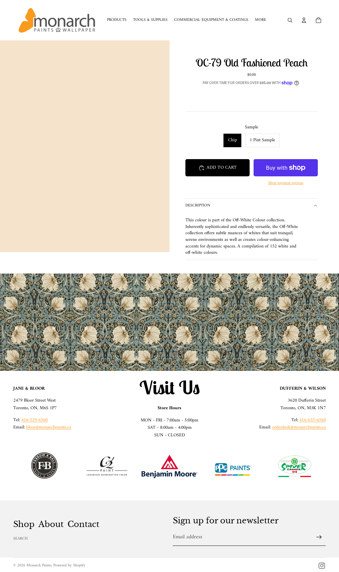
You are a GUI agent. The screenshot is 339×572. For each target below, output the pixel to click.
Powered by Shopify (69, 565)
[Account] (304, 20)
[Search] (290, 20)
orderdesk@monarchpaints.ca (299, 427)
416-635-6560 (312, 420)
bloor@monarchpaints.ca (48, 427)
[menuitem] (260, 20)
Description (197, 205)
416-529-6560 (34, 420)
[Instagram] (322, 566)
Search (20, 538)
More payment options (285, 183)
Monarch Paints (38, 565)
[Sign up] (319, 537)
